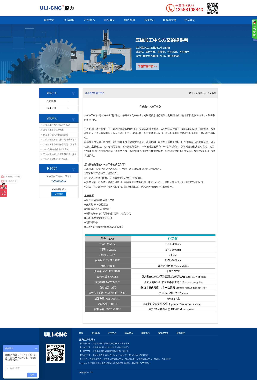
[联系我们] (254, 30)
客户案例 (129, 20)
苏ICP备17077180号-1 (141, 363)
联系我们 (189, 20)
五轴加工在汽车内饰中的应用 (56, 125)
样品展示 (109, 20)
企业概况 (69, 20)
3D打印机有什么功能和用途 (56, 149)
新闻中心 (149, 20)
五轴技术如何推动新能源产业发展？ (60, 154)
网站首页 (49, 20)
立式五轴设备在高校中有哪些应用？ (60, 140)
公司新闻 (51, 101)
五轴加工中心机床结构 (53, 130)
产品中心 (89, 20)
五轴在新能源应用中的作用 (55, 159)
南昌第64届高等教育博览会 (55, 135)
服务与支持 (169, 20)
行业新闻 (51, 108)
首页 (191, 93)
